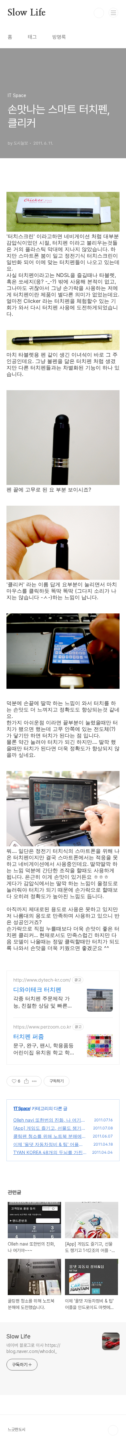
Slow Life (27, 12)
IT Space (22, 1108)
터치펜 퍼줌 (28, 1036)
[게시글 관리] (34, 1081)
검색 (99, 13)
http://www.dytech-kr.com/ (42, 980)
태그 (32, 37)
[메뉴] (113, 12)
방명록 (59, 37)
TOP (113, 1430)
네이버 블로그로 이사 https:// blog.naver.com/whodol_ (33, 1348)
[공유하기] (26, 1081)
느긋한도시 (17, 1429)
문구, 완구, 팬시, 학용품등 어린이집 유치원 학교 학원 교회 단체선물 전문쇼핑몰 (43, 1049)
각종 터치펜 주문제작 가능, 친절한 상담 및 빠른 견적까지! (41, 1002)
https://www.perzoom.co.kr (42, 1026)
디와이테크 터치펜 (37, 989)
